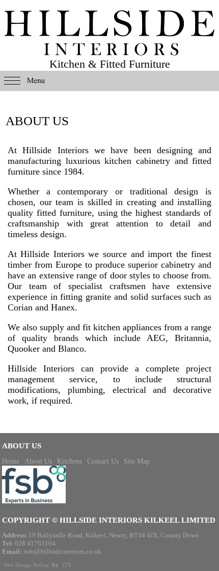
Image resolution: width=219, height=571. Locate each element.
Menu (109, 81)
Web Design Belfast (26, 565)
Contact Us (103, 461)
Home (10, 461)
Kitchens (69, 461)
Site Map (137, 461)
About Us (38, 461)
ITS (66, 565)
